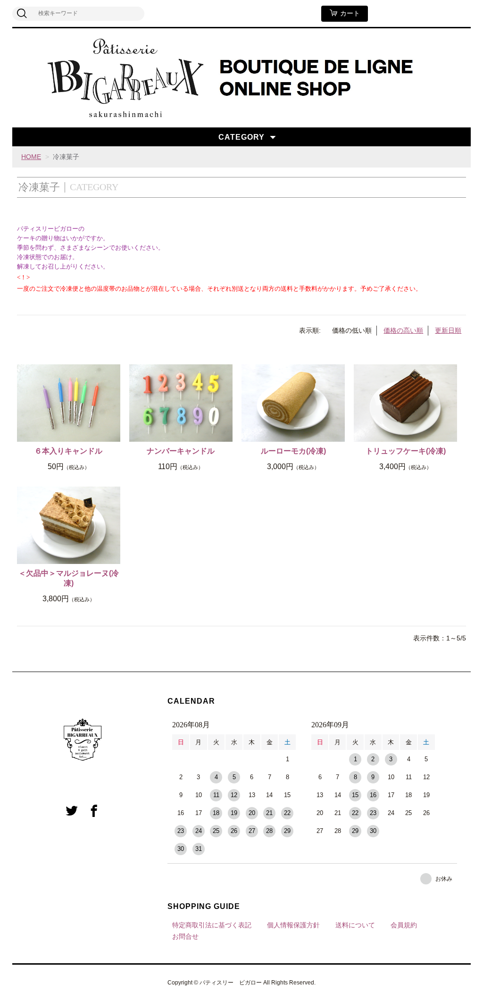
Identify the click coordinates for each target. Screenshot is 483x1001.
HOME (31, 156)
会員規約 (404, 925)
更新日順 (448, 330)
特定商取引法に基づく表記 (211, 925)
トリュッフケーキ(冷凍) (406, 451)
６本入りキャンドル (68, 451)
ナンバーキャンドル (181, 451)
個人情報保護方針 (293, 925)
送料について (355, 925)
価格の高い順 (403, 330)
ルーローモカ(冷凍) (293, 451)
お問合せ (185, 936)
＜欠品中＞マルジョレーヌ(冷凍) (68, 578)
